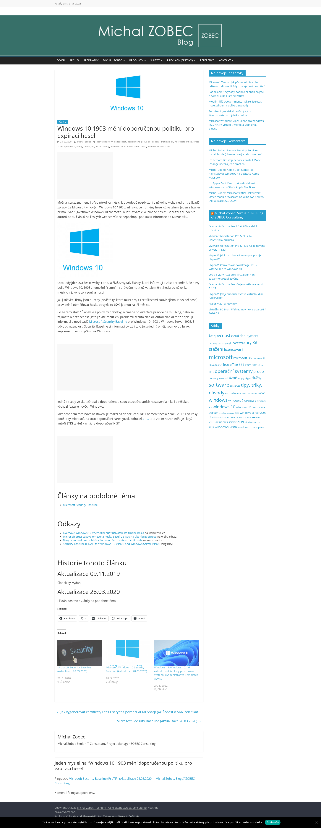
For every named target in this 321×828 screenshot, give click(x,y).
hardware (239, 343)
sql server (235, 385)
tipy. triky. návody (100, 146)
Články (62, 121)
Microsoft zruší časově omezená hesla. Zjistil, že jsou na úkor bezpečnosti (110, 536)
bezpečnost (120, 141)
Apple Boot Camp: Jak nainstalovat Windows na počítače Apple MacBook (234, 173)
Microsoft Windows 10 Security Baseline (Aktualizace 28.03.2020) (126, 669)
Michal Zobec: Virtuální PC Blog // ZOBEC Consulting (237, 215)
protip (87, 146)
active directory (105, 141)
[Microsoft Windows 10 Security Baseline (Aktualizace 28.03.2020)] (128, 653)
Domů (61, 60)
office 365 (237, 364)
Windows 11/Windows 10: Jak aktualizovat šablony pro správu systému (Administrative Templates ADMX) (176, 673)
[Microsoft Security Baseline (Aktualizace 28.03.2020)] (79, 653)
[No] (316, 822)
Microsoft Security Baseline (108, 322)
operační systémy (73, 146)
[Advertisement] (85, 175)
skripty (241, 378)
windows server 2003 (229, 412)
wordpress (258, 427)
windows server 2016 (135, 146)
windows (218, 400)
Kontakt (225, 60)
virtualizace (233, 393)
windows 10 (117, 146)
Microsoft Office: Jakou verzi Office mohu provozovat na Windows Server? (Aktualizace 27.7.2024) (236, 196)
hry (249, 342)
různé (232, 377)
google (228, 343)
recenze (223, 378)
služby (256, 377)
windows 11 (244, 407)
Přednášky (90, 60)
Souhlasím (273, 822)
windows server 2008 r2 (225, 417)
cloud (235, 336)
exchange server (217, 343)
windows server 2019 (159, 146)
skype (248, 378)
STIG (145, 419)
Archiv (74, 60)
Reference (207, 60)
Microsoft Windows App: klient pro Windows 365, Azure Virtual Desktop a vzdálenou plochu (236, 124)
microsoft (180, 141)
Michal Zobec (112, 60)
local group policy (164, 141)
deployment (133, 141)
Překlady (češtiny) (180, 60)
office (189, 141)
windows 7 (236, 400)
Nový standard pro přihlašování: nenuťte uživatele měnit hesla (102, 540)
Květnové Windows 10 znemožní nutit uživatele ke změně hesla (103, 533)
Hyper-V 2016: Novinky (223, 303)
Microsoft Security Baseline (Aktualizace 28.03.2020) (74, 669)
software (219, 384)
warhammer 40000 (253, 393)
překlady (213, 378)
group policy (147, 141)
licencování (233, 349)
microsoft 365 (243, 358)
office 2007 (251, 365)
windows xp (245, 427)
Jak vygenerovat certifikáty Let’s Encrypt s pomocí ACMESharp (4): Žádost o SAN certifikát (127, 712)
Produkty (136, 60)
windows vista (226, 427)
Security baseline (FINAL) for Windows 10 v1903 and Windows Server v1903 (111, 544)
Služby (155, 60)
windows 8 (250, 400)
